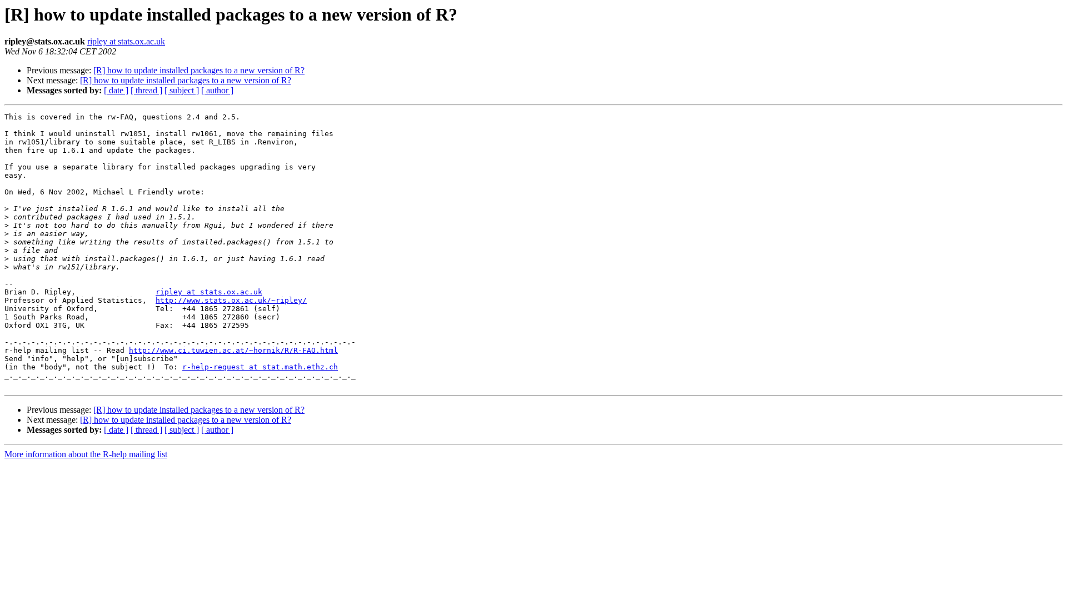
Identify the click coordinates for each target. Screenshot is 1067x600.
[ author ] (217, 90)
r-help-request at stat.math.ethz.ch (260, 367)
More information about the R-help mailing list (85, 454)
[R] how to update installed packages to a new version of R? (199, 70)
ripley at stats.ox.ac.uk (126, 41)
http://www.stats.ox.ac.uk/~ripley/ (231, 300)
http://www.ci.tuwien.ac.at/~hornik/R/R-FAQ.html (233, 350)
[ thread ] (146, 90)
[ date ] (116, 90)
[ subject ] (181, 90)
